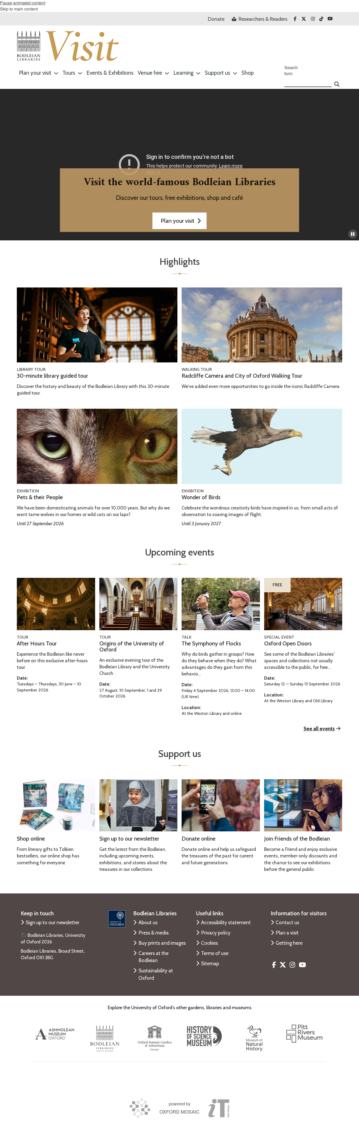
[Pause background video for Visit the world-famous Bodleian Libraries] (352, 234)
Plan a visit (287, 932)
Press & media (154, 932)
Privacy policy (215, 932)
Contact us (287, 922)
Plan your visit (177, 220)
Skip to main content (19, 9)
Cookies (209, 943)
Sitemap (210, 963)
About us (148, 922)
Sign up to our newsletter (52, 922)
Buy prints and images (162, 943)
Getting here (289, 943)
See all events (319, 728)
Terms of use (214, 953)
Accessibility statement (226, 922)
